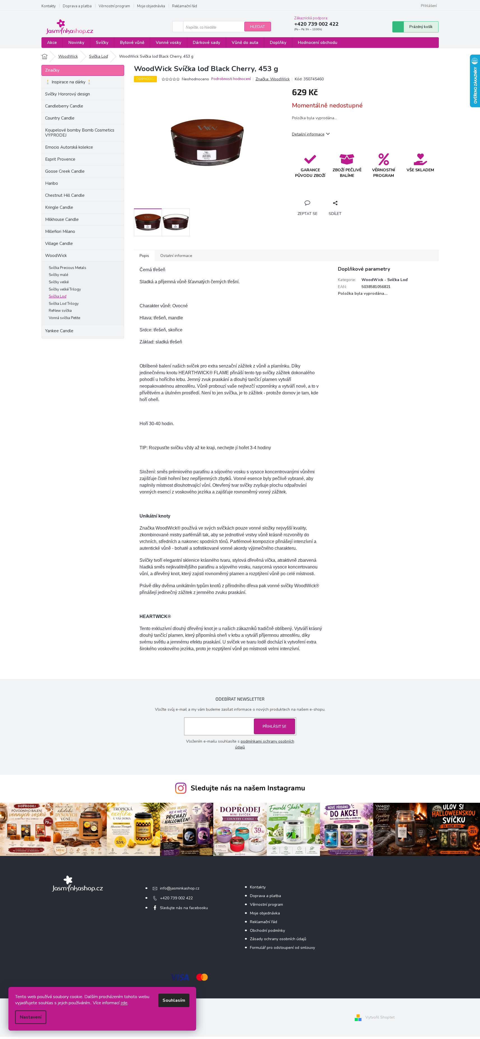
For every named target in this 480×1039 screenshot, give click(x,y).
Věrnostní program (114, 6)
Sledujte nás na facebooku (184, 908)
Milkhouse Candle (62, 219)
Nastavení (30, 1017)
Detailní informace (308, 134)
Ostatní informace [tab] (176, 255)
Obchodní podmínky (267, 930)
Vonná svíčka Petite (64, 317)
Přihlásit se (274, 726)
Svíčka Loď (57, 296)
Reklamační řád (184, 6)
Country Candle (60, 118)
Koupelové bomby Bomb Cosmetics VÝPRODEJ (79, 132)
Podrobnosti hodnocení (231, 79)
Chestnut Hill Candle (65, 195)
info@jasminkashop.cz (179, 888)
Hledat (257, 26)
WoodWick (56, 255)
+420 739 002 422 (176, 898)
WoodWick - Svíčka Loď (384, 279)
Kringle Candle (59, 207)
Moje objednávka (151, 6)
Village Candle (59, 243)
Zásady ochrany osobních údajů (278, 939)
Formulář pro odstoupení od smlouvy (282, 947)
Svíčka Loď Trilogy (64, 303)
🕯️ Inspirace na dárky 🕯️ (68, 82)
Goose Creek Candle (65, 171)
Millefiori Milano (60, 231)
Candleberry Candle (64, 106)
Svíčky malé (58, 274)
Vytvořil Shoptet (380, 1017)
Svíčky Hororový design (67, 94)
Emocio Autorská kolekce (69, 147)
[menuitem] (51, 42)
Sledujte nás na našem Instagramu (248, 788)
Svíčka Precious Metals (67, 267)
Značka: (273, 79)
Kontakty (48, 6)
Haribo (51, 183)
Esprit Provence (60, 159)
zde (123, 1003)
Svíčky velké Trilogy (65, 289)
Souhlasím (174, 1000)
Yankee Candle (59, 331)
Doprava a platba (77, 6)
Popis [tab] (144, 255)
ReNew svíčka (60, 310)
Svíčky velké (59, 282)
